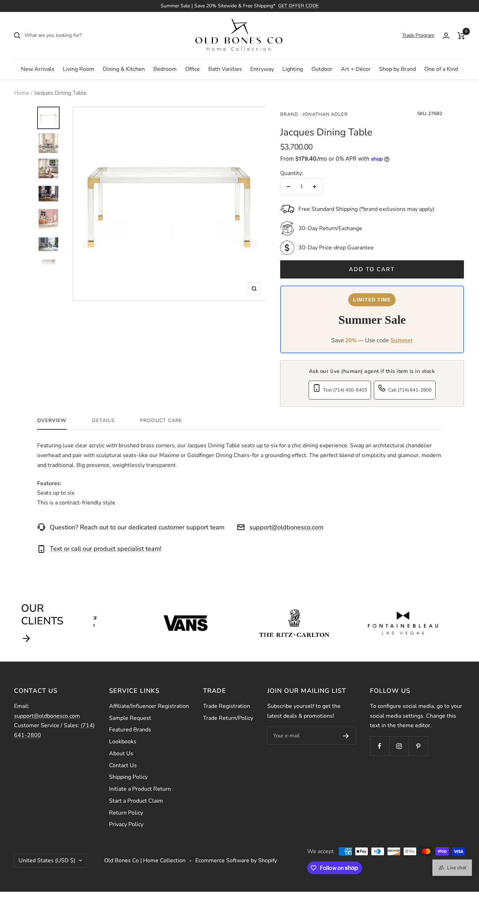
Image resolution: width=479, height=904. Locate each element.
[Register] (346, 735)
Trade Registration (226, 706)
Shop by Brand (397, 69)
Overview (52, 420)
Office (192, 69)
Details (103, 420)
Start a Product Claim (136, 801)
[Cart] (461, 35)
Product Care (161, 420)
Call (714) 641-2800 (410, 390)
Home (21, 93)
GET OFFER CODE (298, 5)
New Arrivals (37, 69)
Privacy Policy (126, 824)
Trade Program (418, 35)
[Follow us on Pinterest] (418, 746)
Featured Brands (130, 730)
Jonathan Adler (324, 114)
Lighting (292, 69)
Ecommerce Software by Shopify (236, 860)
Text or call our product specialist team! (105, 548)
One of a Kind (441, 69)
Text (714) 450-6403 (345, 390)
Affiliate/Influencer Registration (149, 706)
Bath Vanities (225, 69)
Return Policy (126, 813)
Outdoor (321, 69)
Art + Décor (356, 69)
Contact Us (123, 765)
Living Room (78, 69)
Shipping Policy (128, 777)
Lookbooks (122, 741)
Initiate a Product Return (140, 789)
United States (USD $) (47, 860)
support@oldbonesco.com (286, 527)
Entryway (262, 69)
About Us (121, 753)
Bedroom (165, 69)
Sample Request (130, 718)
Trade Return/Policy (228, 718)
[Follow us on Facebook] (379, 746)
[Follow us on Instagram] (399, 746)
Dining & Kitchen (124, 69)
